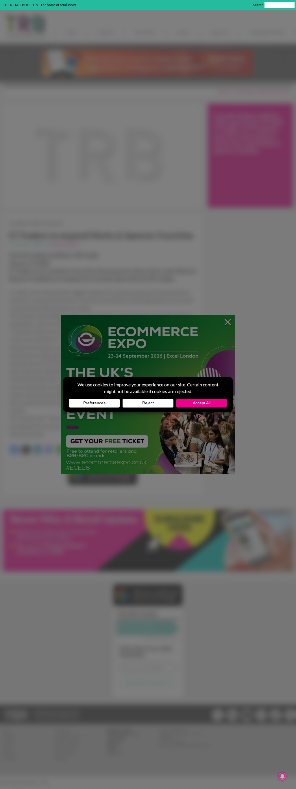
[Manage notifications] (282, 776)
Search (258, 5)
